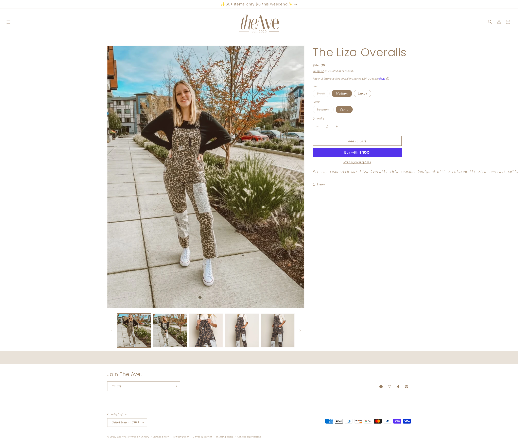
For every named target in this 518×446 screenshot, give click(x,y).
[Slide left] (111, 330)
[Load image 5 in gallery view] (278, 330)
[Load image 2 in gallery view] (170, 330)
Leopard (325, 110)
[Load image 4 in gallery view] (242, 330)
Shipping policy (225, 436)
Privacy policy (181, 436)
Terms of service (202, 436)
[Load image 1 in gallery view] (134, 330)
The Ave (121, 436)
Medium (342, 93)
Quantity (318, 118)
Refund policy (161, 436)
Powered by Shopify (138, 436)
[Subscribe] (175, 386)
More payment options (357, 162)
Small (323, 94)
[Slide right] (300, 330)
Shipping (318, 71)
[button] (8, 21)
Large (362, 93)
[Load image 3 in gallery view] (206, 330)
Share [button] (321, 184)
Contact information (249, 436)
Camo (344, 109)
